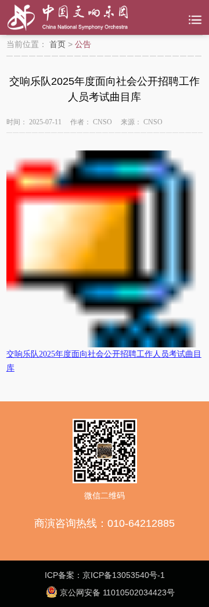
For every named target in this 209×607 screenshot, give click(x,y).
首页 (57, 44)
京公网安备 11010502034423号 (116, 592)
